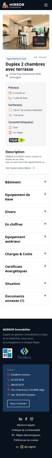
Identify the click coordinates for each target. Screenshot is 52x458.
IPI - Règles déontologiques (26, 435)
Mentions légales (26, 425)
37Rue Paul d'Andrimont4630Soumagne (25, 75)
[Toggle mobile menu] (46, 5)
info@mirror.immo (20, 374)
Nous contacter (18, 403)
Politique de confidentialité (26, 430)
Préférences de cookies (26, 440)
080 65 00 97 (17, 384)
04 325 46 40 (17, 379)
